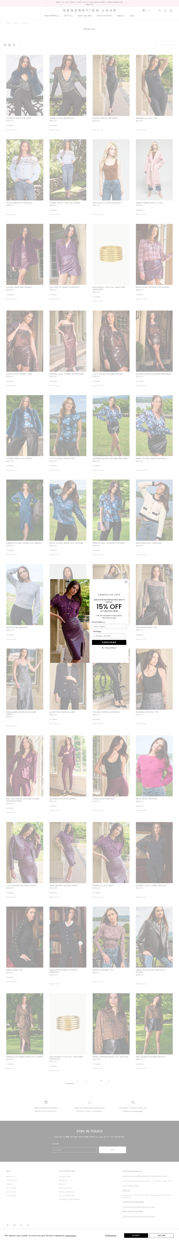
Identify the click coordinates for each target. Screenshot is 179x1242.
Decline (161, 1235)
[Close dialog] (126, 581)
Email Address (98, 622)
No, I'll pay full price (109, 648)
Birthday (97, 631)
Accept (136, 1235)
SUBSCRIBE (109, 642)
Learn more (70, 1235)
